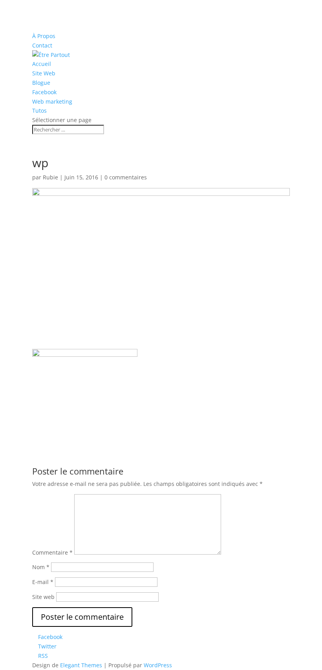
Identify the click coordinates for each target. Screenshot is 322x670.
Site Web (43, 73)
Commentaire (52, 552)
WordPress (158, 665)
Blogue (41, 82)
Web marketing (52, 101)
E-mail (42, 582)
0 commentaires (125, 177)
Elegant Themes (81, 665)
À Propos (43, 36)
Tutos (39, 110)
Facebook (44, 92)
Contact (42, 45)
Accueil (41, 64)
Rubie (50, 177)
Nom (40, 567)
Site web (43, 597)
